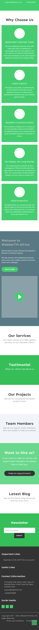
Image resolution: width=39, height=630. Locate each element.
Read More (10, 269)
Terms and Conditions (15, 621)
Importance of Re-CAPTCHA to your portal (18, 560)
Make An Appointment (19, 473)
